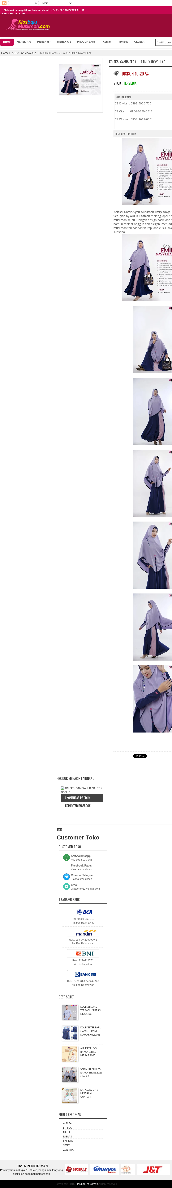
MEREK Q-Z (64, 41)
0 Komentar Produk (77, 797)
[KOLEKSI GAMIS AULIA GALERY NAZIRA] (82, 790)
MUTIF (66, 1132)
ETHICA (67, 1127)
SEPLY (66, 1145)
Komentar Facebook (77, 805)
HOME (7, 42)
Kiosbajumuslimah (81, 869)
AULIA (15, 53)
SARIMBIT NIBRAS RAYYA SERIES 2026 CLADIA (91, 1072)
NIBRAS (67, 1136)
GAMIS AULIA (28, 53)
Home (5, 53)
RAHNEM (68, 1141)
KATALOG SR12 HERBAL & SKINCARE (89, 1093)
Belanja (123, 41)
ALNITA (67, 1123)
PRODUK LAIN (86, 41)
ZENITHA (68, 1150)
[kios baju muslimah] (29, 24)
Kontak (107, 41)
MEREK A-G (24, 41)
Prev (59, 829)
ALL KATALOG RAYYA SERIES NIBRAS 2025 (88, 1051)
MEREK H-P (44, 41)
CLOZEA (139, 41)
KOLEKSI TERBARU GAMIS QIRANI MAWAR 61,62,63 (90, 1031)
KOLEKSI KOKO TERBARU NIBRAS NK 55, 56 (90, 1010)
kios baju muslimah (87, 1184)
